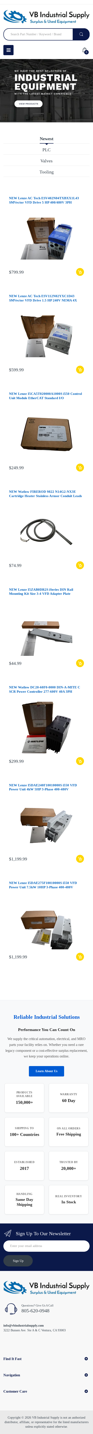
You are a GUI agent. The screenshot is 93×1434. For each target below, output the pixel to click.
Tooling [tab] (47, 171)
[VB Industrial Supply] (46, 17)
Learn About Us (46, 1071)
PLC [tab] (46, 149)
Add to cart (80, 272)
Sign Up (18, 1261)
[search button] (81, 34)
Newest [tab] (46, 138)
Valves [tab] (46, 160)
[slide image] (46, 90)
